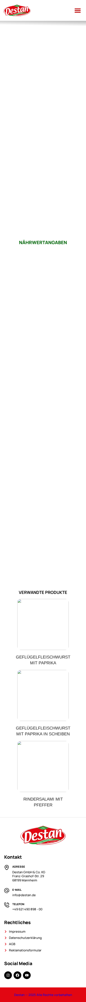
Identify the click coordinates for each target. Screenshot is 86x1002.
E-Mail (17, 890)
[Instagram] (8, 975)
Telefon (18, 904)
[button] (78, 10)
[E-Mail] (6, 890)
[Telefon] (6, 904)
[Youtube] (27, 975)
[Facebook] (17, 975)
